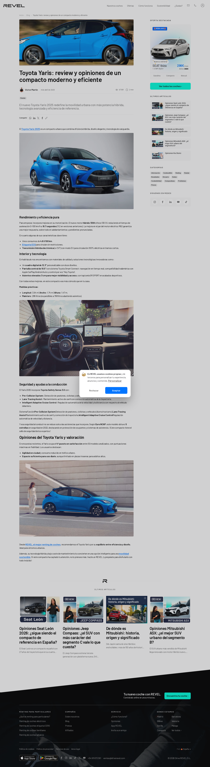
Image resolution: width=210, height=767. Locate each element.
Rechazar (94, 390)
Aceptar (116, 390)
